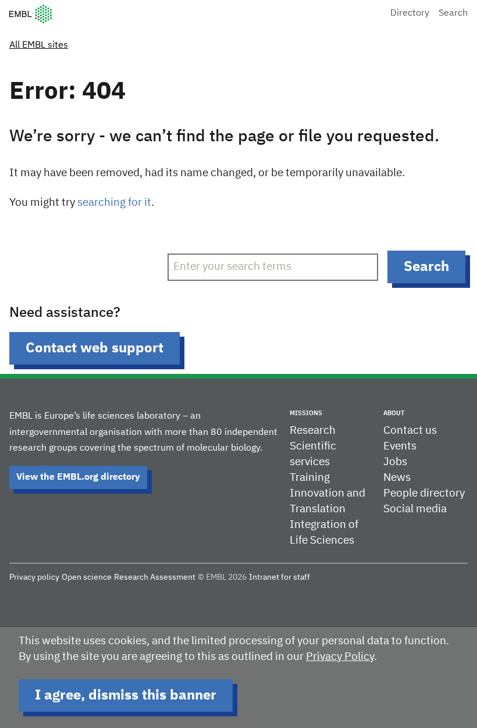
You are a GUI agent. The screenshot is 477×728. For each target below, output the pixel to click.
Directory (409, 13)
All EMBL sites (38, 45)
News (397, 477)
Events (400, 446)
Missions (306, 413)
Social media (415, 509)
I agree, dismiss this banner (125, 695)
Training (310, 477)
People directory (424, 493)
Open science (87, 577)
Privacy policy (34, 577)
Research (313, 430)
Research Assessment (154, 577)
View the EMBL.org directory (78, 477)
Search (453, 13)
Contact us (410, 430)
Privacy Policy (340, 656)
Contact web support (94, 348)
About (393, 413)
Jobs (395, 462)
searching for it (114, 202)
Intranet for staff (279, 577)
